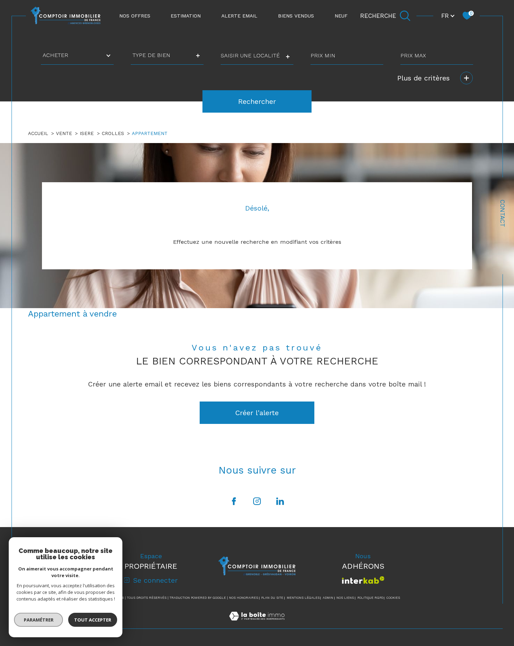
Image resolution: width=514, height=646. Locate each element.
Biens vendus (296, 16)
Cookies (393, 597)
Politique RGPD (370, 597)
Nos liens (345, 597)
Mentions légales (303, 597)
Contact (502, 213)
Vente (64, 133)
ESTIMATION (186, 16)
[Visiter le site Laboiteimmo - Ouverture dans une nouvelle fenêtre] (257, 624)
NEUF (341, 16)
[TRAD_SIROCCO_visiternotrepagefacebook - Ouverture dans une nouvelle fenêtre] (234, 501)
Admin (328, 597)
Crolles (113, 133)
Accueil (38, 133)
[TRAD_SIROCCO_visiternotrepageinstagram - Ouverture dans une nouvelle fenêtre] (257, 501)
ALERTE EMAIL (239, 16)
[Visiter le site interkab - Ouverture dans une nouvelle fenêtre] (363, 580)
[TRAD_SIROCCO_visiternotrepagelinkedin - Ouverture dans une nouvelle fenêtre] (280, 501)
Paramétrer (38, 620)
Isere (87, 133)
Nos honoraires (243, 597)
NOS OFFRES (134, 16)
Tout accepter (92, 620)
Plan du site (272, 597)
